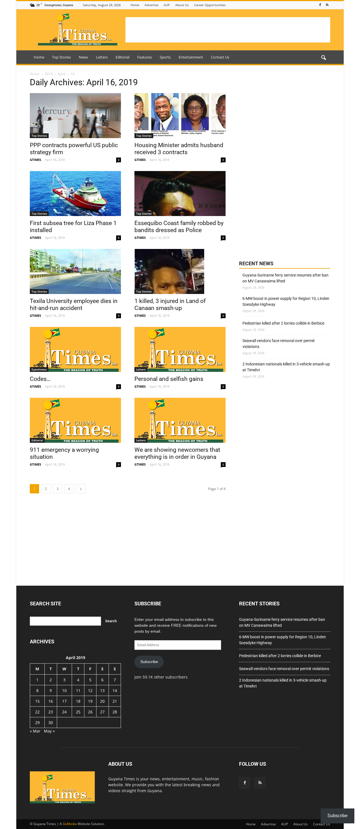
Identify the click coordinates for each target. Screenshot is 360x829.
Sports (165, 57)
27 (102, 712)
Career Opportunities (210, 5)
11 (78, 690)
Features (144, 57)
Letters (102, 57)
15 (37, 701)
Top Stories (61, 57)
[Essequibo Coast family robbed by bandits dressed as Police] (180, 193)
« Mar (35, 731)
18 (78, 701)
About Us (182, 5)
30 (50, 722)
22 (37, 712)
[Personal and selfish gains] (180, 349)
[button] (323, 58)
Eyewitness (39, 369)
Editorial (122, 57)
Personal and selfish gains (168, 379)
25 (78, 712)
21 (114, 701)
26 (90, 712)
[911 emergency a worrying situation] (75, 420)
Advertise (151, 5)
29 (37, 722)
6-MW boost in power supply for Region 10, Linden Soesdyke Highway (285, 301)
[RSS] (327, 5)
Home (134, 5)
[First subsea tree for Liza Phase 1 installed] (75, 193)
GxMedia (70, 823)
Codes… (40, 379)
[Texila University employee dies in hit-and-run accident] (75, 271)
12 (90, 690)
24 (64, 712)
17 (64, 701)
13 (102, 690)
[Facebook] (320, 5)
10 (64, 690)
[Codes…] (75, 349)
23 (50, 712)
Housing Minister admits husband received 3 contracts (178, 149)
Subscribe (149, 661)
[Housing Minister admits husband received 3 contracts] (180, 115)
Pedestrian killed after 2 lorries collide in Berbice (283, 323)
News (83, 57)
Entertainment (191, 57)
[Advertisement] (227, 29)
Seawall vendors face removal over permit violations (278, 343)
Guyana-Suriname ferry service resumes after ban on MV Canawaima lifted (285, 278)
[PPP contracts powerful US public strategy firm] (75, 115)
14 (114, 690)
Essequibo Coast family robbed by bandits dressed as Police (179, 226)
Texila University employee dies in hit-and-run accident (74, 304)
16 (50, 701)
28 (114, 712)
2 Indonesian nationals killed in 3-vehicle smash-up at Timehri (286, 367)
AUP (167, 5)
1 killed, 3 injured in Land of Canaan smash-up (170, 304)
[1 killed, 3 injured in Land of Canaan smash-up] (180, 271)
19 (90, 701)
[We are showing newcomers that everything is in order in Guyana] (180, 420)
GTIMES (35, 160)
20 (102, 701)
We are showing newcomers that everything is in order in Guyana (177, 453)
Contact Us (220, 57)
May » (49, 731)
